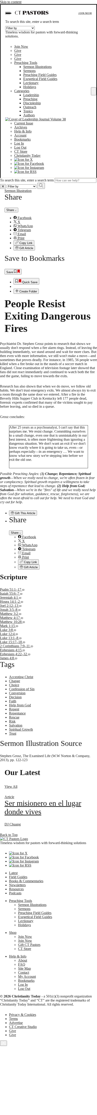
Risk (12, 721)
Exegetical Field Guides (40, 79)
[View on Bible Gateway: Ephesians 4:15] (24, 650)
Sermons (29, 71)
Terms (13, 1019)
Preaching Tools (25, 63)
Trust (12, 733)
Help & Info (23, 131)
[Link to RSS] (25, 172)
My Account (27, 976)
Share (10, 210)
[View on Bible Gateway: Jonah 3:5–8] (19, 610)
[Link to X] (23, 159)
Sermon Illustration (18, 191)
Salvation (15, 725)
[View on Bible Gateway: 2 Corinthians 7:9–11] (32, 646)
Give (17, 50)
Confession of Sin (22, 689)
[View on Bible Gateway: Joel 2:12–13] (20, 606)
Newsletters (17, 885)
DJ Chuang (13, 824)
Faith (12, 701)
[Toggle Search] (93, 91)
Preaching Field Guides (40, 75)
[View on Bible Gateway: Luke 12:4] (17, 634)
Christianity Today (27, 155)
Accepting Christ (21, 677)
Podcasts (15, 893)
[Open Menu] (7, 13)
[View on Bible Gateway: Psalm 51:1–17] (23, 589)
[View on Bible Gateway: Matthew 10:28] (24, 622)
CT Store (20, 151)
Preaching (30, 99)
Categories (21, 91)
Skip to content (10, 2)
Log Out (20, 147)
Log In (19, 143)
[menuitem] (53, 218)
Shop (12, 932)
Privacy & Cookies (22, 1015)
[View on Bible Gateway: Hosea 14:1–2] (22, 601)
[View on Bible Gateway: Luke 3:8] (15, 630)
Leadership (31, 95)
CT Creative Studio (23, 1027)
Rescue (14, 717)
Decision (15, 697)
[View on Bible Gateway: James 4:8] (16, 658)
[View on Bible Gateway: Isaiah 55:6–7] (21, 593)
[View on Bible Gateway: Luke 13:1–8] (20, 638)
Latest (13, 873)
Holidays (29, 87)
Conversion (17, 693)
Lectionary (31, 83)
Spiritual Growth (21, 729)
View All (11, 786)
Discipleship (32, 103)
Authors (29, 115)
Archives (20, 127)
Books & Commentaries (26, 881)
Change (14, 681)
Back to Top (9, 835)
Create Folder (27, 291)
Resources (16, 889)
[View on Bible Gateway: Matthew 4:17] (22, 618)
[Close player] (3, 1043)
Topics (28, 111)
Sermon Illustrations (37, 67)
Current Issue (23, 123)
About (22, 960)
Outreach (29, 107)
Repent (14, 709)
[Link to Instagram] (29, 168)
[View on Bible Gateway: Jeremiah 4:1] (20, 597)
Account (20, 135)
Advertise (16, 1023)
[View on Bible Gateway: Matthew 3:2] (20, 614)
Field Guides (18, 877)
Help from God (20, 705)
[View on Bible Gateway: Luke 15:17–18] (24, 642)
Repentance (17, 713)
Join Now (85, 13)
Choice (14, 685)
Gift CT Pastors (29, 945)
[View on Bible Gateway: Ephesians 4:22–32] (29, 654)
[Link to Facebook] (29, 164)
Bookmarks (22, 139)
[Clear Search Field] (3, 186)
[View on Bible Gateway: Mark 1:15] (17, 626)
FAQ (21, 964)
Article (9, 797)
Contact (23, 972)
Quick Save (29, 282)
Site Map (24, 968)
